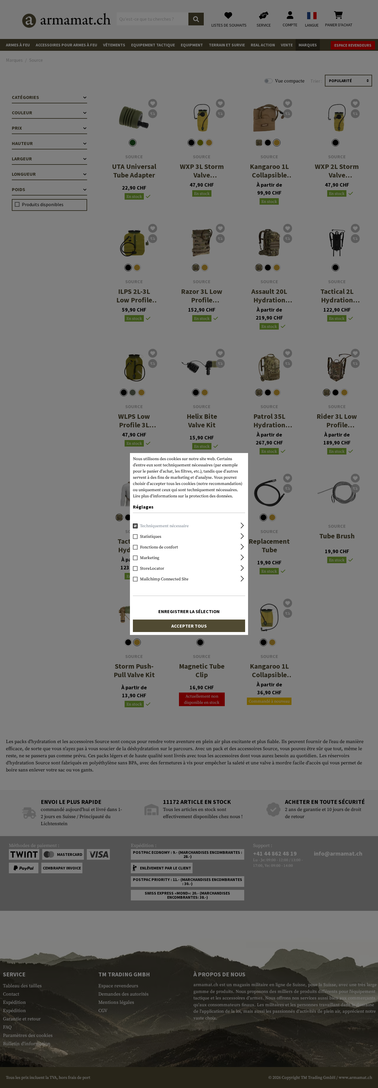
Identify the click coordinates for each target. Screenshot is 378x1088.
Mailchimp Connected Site (164, 579)
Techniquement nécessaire (164, 526)
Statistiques (150, 536)
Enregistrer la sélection (189, 611)
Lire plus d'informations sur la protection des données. (183, 496)
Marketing (149, 558)
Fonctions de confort (159, 547)
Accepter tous (189, 626)
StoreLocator (152, 568)
